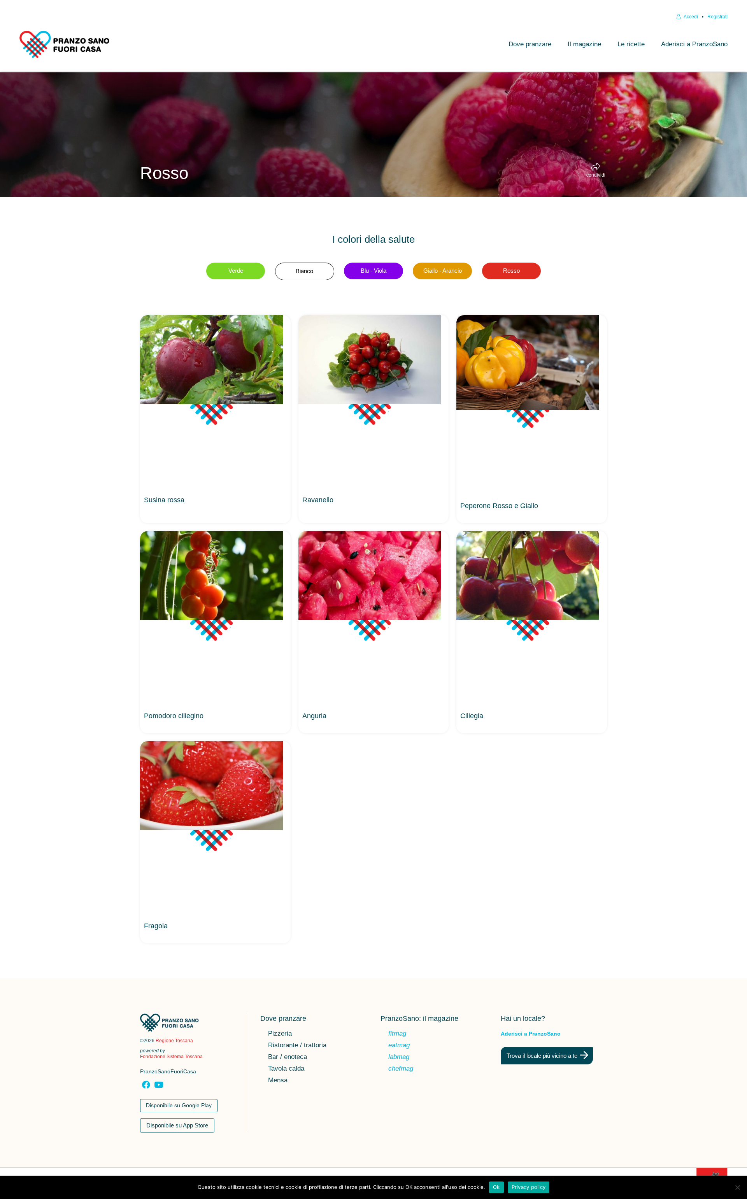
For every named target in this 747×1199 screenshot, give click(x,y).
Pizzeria (280, 1034)
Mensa (278, 1081)
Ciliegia (471, 716)
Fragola (156, 926)
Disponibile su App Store (177, 1125)
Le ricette (631, 44)
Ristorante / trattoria (297, 1046)
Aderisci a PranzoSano (694, 44)
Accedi (690, 16)
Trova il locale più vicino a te (542, 1055)
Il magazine (584, 44)
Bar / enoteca (287, 1057)
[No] (737, 1187)
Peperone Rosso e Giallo (499, 506)
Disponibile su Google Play (179, 1105)
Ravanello (317, 500)
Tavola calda (286, 1069)
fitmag (397, 1034)
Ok (496, 1187)
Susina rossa (164, 500)
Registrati (717, 16)
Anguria (314, 716)
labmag (398, 1057)
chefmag (400, 1069)
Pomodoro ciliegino (173, 716)
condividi (595, 174)
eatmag (399, 1046)
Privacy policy (529, 1187)
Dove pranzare (530, 44)
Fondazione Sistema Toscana (171, 1056)
